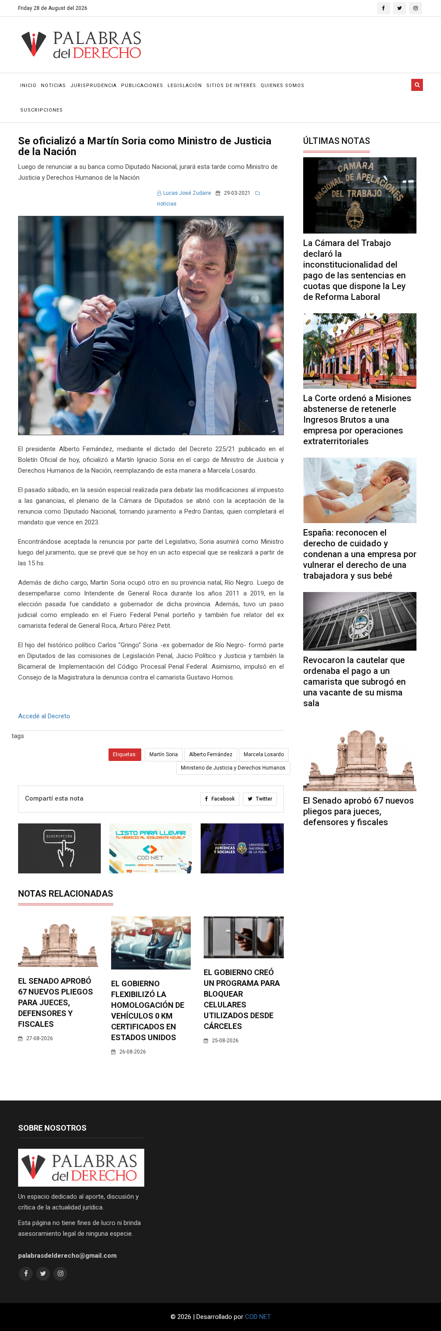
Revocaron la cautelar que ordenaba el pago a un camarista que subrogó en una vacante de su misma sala (354, 681)
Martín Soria (163, 754)
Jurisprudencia (93, 85)
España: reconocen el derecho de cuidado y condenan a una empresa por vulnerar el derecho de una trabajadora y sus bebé (359, 554)
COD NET (258, 1317)
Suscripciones (41, 110)
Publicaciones (142, 85)
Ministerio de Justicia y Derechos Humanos (233, 768)
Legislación (185, 85)
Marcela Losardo (264, 754)
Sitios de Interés (231, 85)
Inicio (28, 85)
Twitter (263, 799)
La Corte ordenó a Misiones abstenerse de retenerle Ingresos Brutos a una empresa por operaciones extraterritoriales (357, 419)
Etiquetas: (125, 754)
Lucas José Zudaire (187, 193)
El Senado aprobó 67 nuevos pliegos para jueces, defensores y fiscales (55, 1002)
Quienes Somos (282, 85)
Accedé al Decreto (44, 716)
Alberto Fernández (211, 754)
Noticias (53, 85)
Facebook (222, 799)
